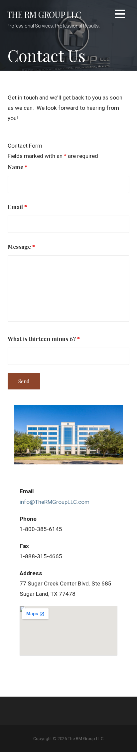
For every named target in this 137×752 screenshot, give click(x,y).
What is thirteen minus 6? (44, 338)
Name (17, 167)
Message (21, 246)
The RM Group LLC (44, 14)
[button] (120, 15)
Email (17, 206)
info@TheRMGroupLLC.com (54, 502)
